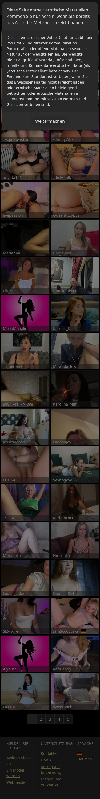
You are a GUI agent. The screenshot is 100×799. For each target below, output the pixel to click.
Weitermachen (50, 121)
